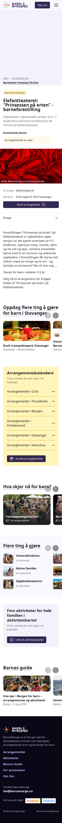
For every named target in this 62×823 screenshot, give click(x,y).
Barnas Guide (12, 764)
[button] (55, 5)
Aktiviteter (11, 758)
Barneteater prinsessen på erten (20, 82)
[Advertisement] (31, 44)
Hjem (6, 78)
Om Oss (8, 776)
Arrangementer (20, 78)
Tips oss (42, 5)
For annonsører (14, 770)
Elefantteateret (25, 190)
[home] (15, 5)
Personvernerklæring (47, 811)
